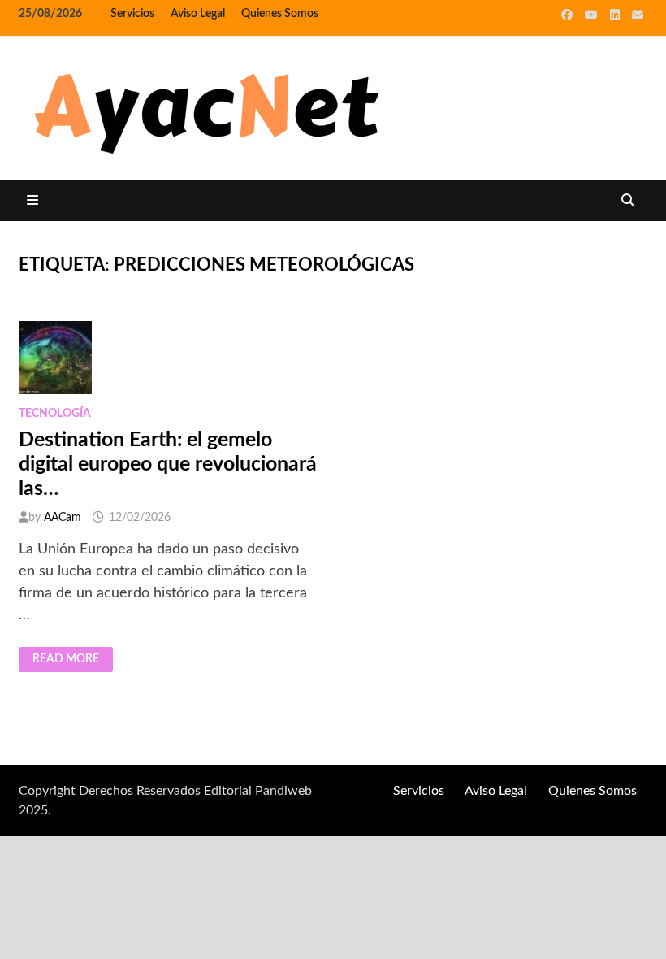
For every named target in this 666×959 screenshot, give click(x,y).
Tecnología (55, 413)
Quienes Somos (279, 14)
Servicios (132, 14)
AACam (62, 517)
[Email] (637, 14)
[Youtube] (593, 14)
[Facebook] (569, 14)
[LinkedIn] (617, 14)
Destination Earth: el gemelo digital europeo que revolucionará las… (168, 464)
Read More (72, 660)
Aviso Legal (198, 14)
